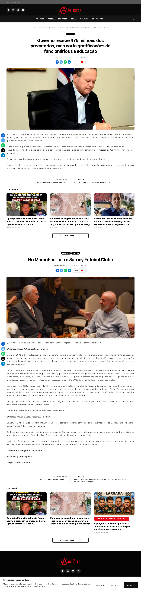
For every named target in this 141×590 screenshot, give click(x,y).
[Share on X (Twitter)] (61, 62)
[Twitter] (3, 140)
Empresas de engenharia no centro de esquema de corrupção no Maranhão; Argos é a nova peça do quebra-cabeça (70, 221)
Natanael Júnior (59, 57)
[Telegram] (3, 155)
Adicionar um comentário (70, 235)
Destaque (66, 253)
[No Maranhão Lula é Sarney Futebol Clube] (70, 307)
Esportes (62, 19)
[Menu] (8, 19)
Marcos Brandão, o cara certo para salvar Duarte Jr (92, 182)
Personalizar (99, 585)
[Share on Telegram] (69, 62)
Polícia (51, 19)
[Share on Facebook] (57, 62)
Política (40, 19)
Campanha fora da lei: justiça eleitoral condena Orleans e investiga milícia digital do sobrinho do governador (113, 221)
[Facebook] (3, 135)
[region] (70, 583)
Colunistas (97, 19)
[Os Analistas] (70, 10)
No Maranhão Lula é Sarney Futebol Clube (52, 182)
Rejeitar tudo (115, 585)
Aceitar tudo (131, 585)
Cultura (84, 19)
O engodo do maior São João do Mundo (53, 479)
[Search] (133, 19)
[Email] (3, 150)
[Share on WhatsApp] (65, 62)
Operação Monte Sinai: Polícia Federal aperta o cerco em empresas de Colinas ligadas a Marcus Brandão (27, 221)
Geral (74, 19)
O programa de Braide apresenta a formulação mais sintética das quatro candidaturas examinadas (113, 524)
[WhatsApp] (3, 145)
